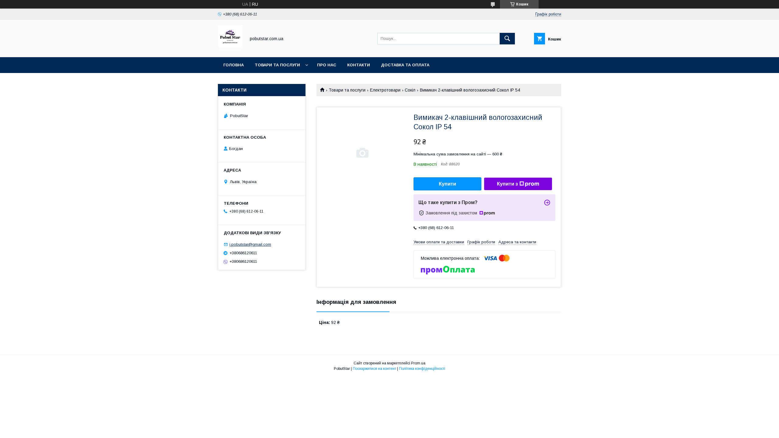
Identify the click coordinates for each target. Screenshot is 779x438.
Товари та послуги (277, 65)
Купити (447, 183)
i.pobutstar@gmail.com (250, 244)
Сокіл (410, 90)
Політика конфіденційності (422, 369)
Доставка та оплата (405, 65)
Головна (233, 65)
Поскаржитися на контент (374, 369)
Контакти (358, 65)
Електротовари (385, 90)
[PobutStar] (230, 49)
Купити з (507, 183)
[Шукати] (507, 38)
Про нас (326, 65)
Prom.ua (418, 363)
